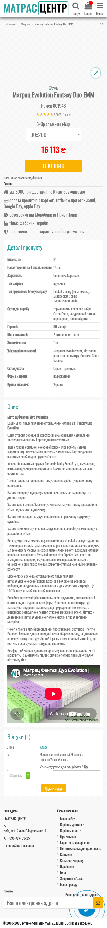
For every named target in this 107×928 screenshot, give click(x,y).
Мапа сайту (67, 818)
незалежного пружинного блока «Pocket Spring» (55, 540)
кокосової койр (33, 581)
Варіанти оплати (70, 830)
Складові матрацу (71, 860)
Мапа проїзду (68, 884)
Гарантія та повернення (75, 842)
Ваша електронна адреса (81, 894)
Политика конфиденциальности (80, 848)
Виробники (67, 866)
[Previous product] (100, 23)
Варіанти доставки (72, 824)
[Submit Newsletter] (98, 903)
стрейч (20, 629)
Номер (46, 105)
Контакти (66, 854)
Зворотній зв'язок (71, 878)
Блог (63, 872)
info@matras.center (21, 845)
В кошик (53, 165)
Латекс (87, 612)
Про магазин (68, 836)
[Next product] (102, 23)
